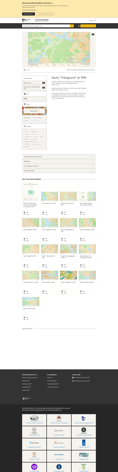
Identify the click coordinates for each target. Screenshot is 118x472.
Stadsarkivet (91, 69)
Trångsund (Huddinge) (37, 117)
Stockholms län (34, 139)
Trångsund (27, 134)
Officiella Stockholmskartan (31, 141)
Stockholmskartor (34, 131)
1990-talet (27, 144)
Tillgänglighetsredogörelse (53, 383)
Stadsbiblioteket (25, 387)
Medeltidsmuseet (26, 383)
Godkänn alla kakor (28, 14)
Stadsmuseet (25, 380)
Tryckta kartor (28, 136)
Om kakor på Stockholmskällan (29, 10)
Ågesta (26, 139)
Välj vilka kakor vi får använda (45, 14)
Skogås (26, 120)
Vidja (32, 120)
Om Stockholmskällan (52, 380)
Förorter (34, 134)
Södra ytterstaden (36, 144)
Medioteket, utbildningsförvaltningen (30, 377)
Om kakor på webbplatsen (53, 387)
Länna (38, 120)
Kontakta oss (50, 377)
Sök (72, 25)
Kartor (35, 136)
